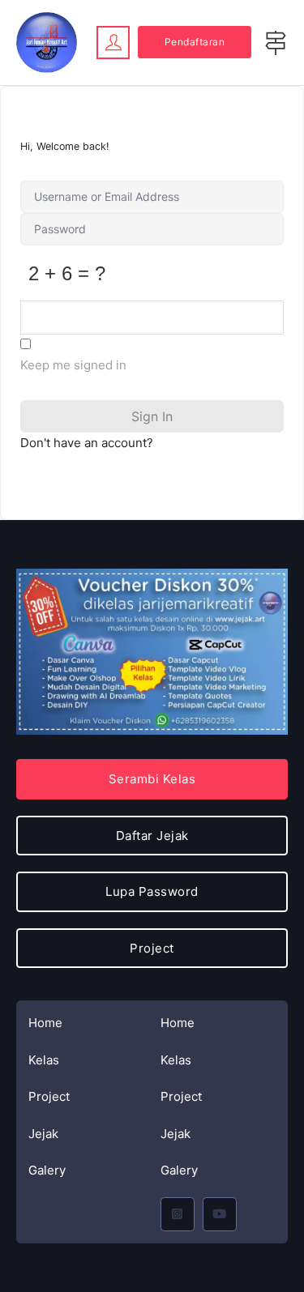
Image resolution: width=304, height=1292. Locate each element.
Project (49, 1096)
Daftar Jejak (152, 835)
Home (45, 1022)
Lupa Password (152, 891)
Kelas (43, 1060)
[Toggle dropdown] (113, 42)
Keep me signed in (73, 365)
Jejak (43, 1133)
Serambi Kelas (152, 779)
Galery (47, 1170)
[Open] (275, 43)
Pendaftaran (195, 42)
